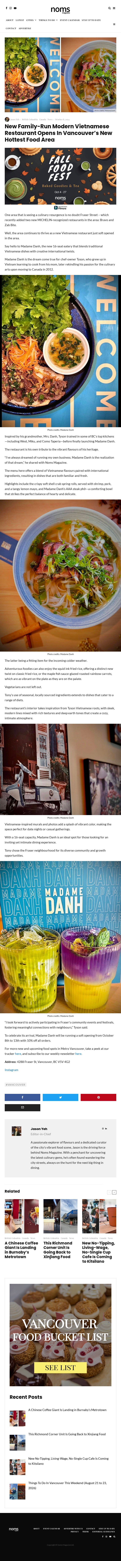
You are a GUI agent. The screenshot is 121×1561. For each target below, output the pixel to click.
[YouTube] (15, 8)
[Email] (22, 1107)
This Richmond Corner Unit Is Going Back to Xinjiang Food (57, 1250)
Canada (42, 119)
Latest (20, 20)
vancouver (16, 1084)
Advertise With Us (73, 1528)
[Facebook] (6, 8)
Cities (30, 20)
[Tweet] (60, 1097)
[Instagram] (10, 8)
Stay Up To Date (91, 20)
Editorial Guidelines (103, 1531)
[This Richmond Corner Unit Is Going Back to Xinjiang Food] (17, 1443)
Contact (11, 28)
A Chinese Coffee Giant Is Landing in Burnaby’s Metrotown (21, 1250)
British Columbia (30, 119)
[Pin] (98, 1097)
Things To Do (47, 20)
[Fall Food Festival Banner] (60, 210)
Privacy (75, 1531)
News (50, 119)
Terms (85, 1531)
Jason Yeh (15, 119)
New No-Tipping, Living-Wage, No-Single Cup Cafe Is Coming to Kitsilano (98, 1252)
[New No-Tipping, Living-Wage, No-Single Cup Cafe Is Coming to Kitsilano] (17, 1467)
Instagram (11, 1070)
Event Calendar (70, 20)
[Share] (22, 1097)
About (10, 20)
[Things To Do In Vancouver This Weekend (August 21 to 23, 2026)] (17, 1492)
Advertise (25, 28)
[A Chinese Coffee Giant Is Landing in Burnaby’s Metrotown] (17, 1419)
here (18, 1053)
